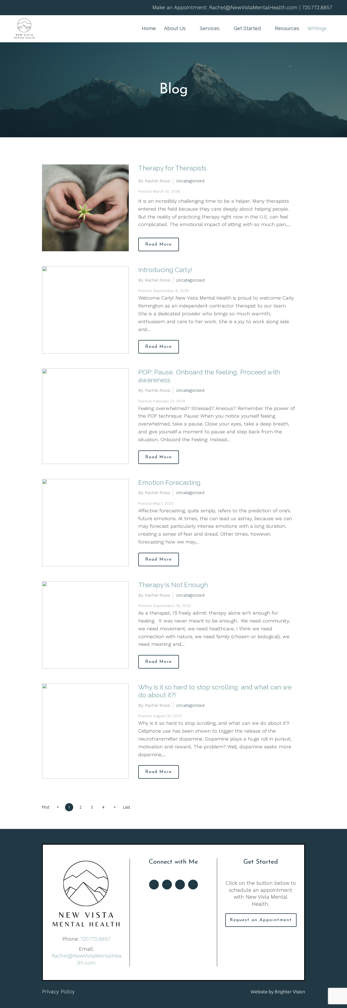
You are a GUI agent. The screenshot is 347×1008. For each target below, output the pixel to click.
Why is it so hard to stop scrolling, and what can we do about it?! (215, 691)
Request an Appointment (261, 920)
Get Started (247, 28)
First (45, 807)
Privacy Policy (58, 991)
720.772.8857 (95, 939)
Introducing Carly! (165, 270)
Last (126, 807)
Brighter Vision (290, 991)
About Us (175, 28)
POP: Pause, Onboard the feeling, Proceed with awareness (209, 376)
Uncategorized (190, 180)
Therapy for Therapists (172, 168)
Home (149, 28)
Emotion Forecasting (169, 482)
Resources (287, 28)
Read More (158, 244)
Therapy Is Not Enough (173, 585)
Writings (317, 28)
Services (210, 28)
